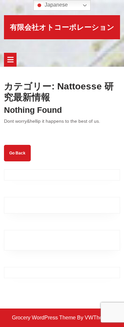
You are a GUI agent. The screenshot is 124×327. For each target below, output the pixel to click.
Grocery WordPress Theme (44, 317)
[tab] (10, 60)
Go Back (20, 155)
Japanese (55, 5)
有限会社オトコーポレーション (62, 27)
